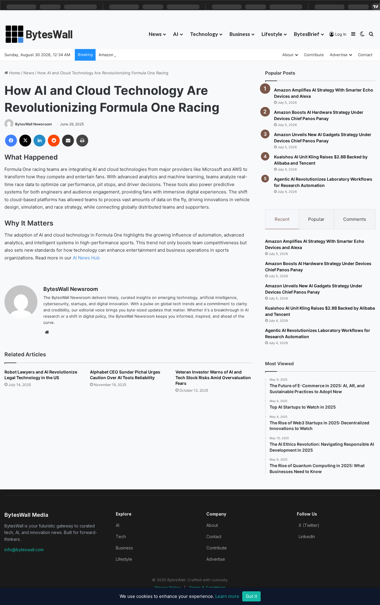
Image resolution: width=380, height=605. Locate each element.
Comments (354, 219)
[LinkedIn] (39, 140)
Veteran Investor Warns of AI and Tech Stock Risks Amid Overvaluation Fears (213, 377)
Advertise (339, 54)
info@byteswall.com (24, 549)
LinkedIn (307, 536)
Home (14, 72)
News (155, 34)
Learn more (227, 596)
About (288, 54)
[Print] (82, 140)
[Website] (46, 332)
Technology (204, 34)
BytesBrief (306, 34)
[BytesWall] (39, 34)
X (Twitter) (309, 525)
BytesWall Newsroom (33, 124)
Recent (282, 219)
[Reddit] (54, 140)
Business (239, 34)
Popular (316, 219)
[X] (25, 140)
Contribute (314, 54)
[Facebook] (11, 140)
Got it (251, 596)
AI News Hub (86, 258)
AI (175, 34)
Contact (365, 54)
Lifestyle (272, 34)
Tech (121, 536)
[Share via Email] (68, 140)
